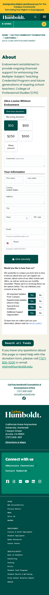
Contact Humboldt (16, 470)
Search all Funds (18, 343)
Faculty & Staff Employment (19, 532)
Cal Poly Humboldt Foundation (27, 35)
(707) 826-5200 (24, 391)
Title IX (11, 516)
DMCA (9, 513)
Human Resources (14, 539)
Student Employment (16, 536)
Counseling (12, 559)
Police (10, 566)
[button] (35, 17)
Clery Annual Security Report (20, 578)
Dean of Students (15, 555)
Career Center (13, 543)
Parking (10, 563)
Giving (7, 24)
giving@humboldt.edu (17, 366)
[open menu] (44, 17)
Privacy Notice (14, 509)
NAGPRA (10, 520)
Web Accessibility (15, 505)
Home (5, 35)
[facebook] (24, 398)
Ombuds (10, 582)
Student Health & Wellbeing (19, 574)
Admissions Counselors (19, 465)
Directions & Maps (15, 442)
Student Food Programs (17, 570)
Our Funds (10, 38)
